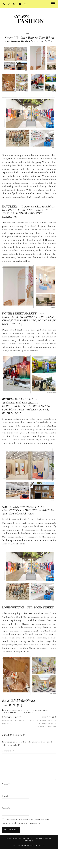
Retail (22, 713)
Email (6, 796)
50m (6, 710)
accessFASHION (23, 839)
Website (6, 807)
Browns (26, 710)
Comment (8, 750)
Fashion (38, 710)
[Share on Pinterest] (18, 705)
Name (6, 784)
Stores (29, 713)
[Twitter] (4, 3)
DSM (32, 710)
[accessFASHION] (29, 19)
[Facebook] (14, 3)
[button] (54, 3)
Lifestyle (29, 34)
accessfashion (15, 710)
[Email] (20, 3)
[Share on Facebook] (10, 705)
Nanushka (30, 226)
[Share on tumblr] (21, 705)
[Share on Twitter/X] (14, 705)
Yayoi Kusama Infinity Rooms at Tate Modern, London (43, 722)
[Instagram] (9, 3)
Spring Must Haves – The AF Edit (14, 720)
